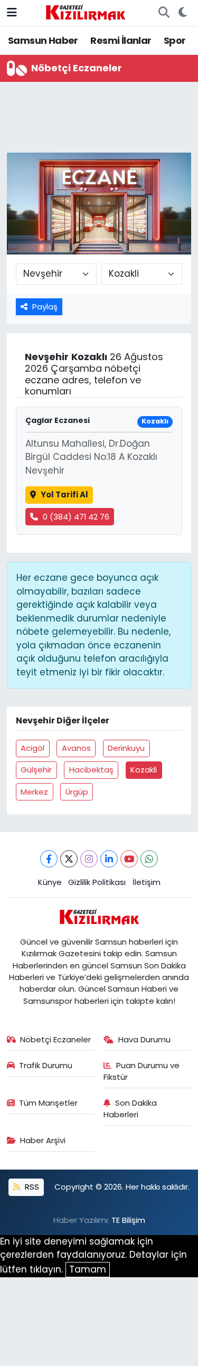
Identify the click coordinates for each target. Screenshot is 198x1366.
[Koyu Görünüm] (182, 13)
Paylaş (45, 306)
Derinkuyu (126, 747)
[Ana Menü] (12, 12)
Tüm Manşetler (48, 1102)
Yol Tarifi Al (64, 494)
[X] (69, 859)
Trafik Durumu (45, 1065)
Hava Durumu (144, 1039)
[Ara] (164, 13)
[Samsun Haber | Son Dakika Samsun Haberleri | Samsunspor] (85, 11)
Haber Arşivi (42, 1140)
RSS (31, 1186)
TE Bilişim (128, 1220)
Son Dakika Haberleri (130, 1108)
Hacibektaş (91, 769)
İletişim (147, 882)
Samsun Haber (43, 40)
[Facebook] (49, 859)
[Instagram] (89, 859)
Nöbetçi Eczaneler (55, 1039)
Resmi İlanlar (120, 40)
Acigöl (32, 747)
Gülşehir (36, 769)
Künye (50, 882)
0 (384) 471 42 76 (76, 516)
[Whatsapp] (149, 859)
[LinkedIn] (109, 859)
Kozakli (143, 769)
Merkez (34, 791)
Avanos (76, 747)
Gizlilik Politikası (97, 882)
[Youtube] (129, 859)
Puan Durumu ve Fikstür (141, 1071)
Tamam (87, 1269)
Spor (175, 40)
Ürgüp (76, 791)
